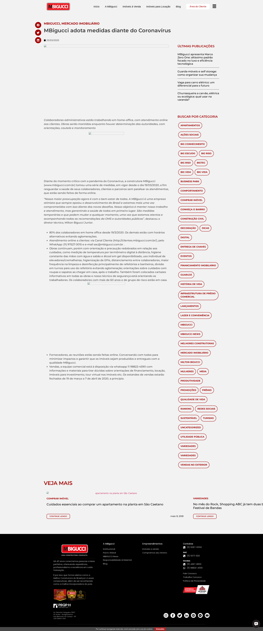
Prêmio (207, 390)
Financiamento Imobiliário (198, 265)
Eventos (186, 256)
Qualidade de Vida (193, 399)
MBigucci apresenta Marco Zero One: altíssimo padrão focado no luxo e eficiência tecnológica (195, 59)
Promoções (188, 390)
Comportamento (192, 190)
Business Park (190, 181)
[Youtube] (207, 615)
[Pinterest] (193, 615)
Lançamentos (190, 306)
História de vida (191, 284)
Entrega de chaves (193, 246)
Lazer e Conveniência (195, 315)
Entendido (160, 629)
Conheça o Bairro (193, 209)
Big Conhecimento (193, 144)
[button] (38, 25)
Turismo (208, 418)
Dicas (205, 228)
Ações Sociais (190, 134)
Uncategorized (191, 427)
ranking (186, 408)
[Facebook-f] (172, 615)
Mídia (203, 371)
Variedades (188, 446)
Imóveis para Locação (158, 6)
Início (96, 6)
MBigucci (186, 324)
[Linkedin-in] (186, 615)
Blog (178, 6)
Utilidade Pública (192, 436)
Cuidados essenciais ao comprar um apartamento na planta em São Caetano (105, 504)
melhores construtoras (197, 343)
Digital (185, 237)
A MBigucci (111, 6)
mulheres (187, 371)
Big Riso (206, 153)
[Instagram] (166, 615)
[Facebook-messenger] (200, 615)
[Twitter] (179, 615)
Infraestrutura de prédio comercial (198, 295)
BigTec (201, 162)
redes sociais (206, 408)
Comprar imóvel (192, 200)
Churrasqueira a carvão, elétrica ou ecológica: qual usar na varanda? (198, 96)
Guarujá (186, 274)
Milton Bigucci (190, 362)
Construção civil (192, 218)
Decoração (188, 228)
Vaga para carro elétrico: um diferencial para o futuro (196, 84)
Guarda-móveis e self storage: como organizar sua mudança (197, 73)
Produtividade (190, 380)
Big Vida (186, 172)
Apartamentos (190, 125)
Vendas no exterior (194, 465)
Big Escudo (188, 153)
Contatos (188, 543)
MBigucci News (190, 334)
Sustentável (189, 418)
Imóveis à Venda (132, 6)
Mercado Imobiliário (194, 352)
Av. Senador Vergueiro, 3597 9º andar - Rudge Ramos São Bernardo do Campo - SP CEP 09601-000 (64, 615)
